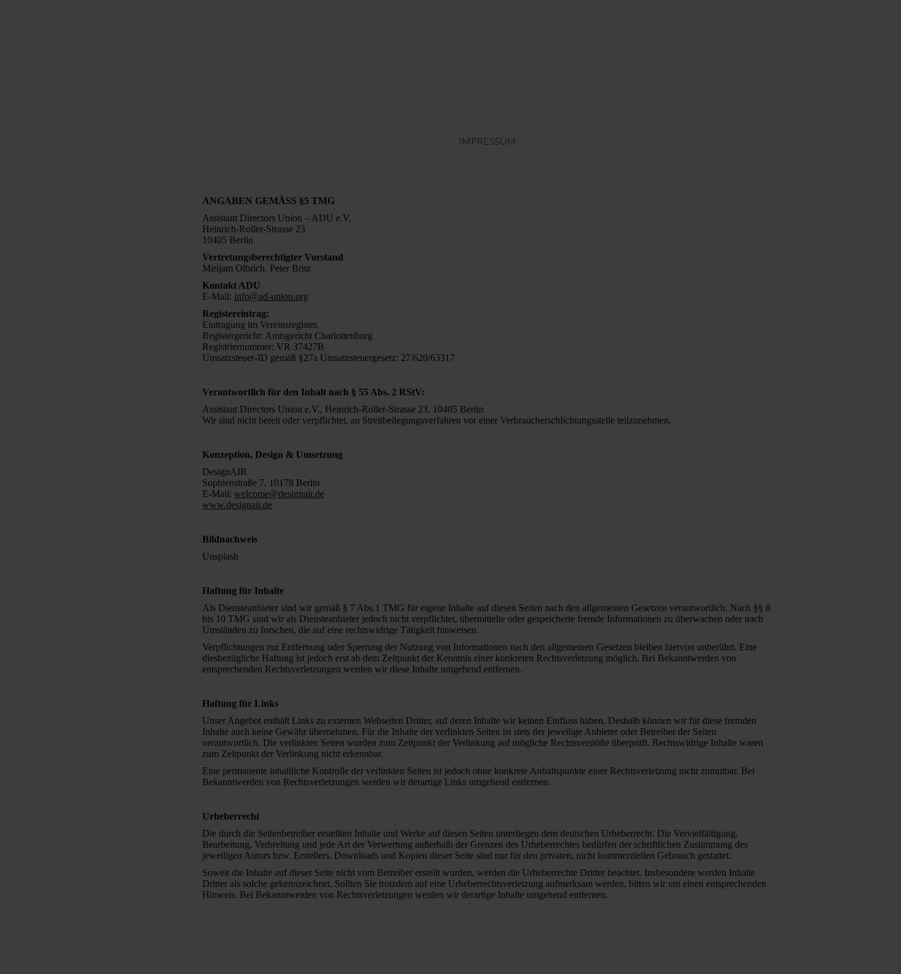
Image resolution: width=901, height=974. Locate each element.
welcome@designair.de (279, 494)
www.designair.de (237, 505)
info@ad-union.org (271, 296)
